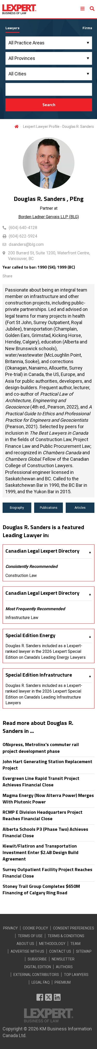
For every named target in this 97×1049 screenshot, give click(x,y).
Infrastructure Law (21, 617)
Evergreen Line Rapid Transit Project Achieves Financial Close (41, 781)
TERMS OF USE (30, 936)
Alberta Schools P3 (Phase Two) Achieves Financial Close (45, 832)
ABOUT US (25, 944)
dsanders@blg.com (26, 244)
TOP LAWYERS (76, 975)
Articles (80, 508)
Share (7, 276)
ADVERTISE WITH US (27, 951)
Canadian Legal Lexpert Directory (42, 550)
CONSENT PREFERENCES (73, 928)
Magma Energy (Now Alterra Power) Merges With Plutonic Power (48, 798)
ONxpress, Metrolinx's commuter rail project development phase (41, 747)
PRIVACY (10, 928)
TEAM (75, 944)
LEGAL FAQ (41, 982)
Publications (48, 508)
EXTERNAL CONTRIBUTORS (36, 975)
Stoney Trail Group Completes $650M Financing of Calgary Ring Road (41, 889)
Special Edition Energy (30, 635)
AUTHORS (64, 967)
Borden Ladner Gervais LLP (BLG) (48, 216)
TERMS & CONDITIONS (66, 936)
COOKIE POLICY (35, 928)
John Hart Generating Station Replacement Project (47, 764)
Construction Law (21, 575)
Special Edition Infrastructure (38, 674)
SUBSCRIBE (37, 959)
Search (48, 104)
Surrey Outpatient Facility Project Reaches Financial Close (47, 872)
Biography (17, 508)
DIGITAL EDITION (37, 967)
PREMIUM (63, 982)
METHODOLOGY (52, 944)
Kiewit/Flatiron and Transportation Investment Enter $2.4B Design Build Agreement (40, 852)
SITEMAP (84, 951)
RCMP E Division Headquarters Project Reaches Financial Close (43, 815)
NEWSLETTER (63, 959)
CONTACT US (60, 951)
